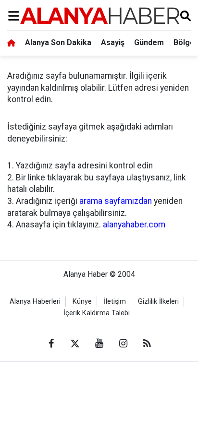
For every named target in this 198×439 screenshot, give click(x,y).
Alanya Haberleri (35, 301)
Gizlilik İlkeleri (158, 301)
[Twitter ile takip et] (75, 343)
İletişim (115, 301)
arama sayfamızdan (115, 201)
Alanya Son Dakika (58, 42)
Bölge (184, 42)
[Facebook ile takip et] (51, 343)
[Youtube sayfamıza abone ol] (99, 343)
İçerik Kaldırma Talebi (96, 313)
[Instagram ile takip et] (123, 343)
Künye (82, 301)
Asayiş (112, 42)
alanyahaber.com (134, 224)
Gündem (149, 42)
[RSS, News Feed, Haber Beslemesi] (147, 343)
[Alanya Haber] (100, 15)
